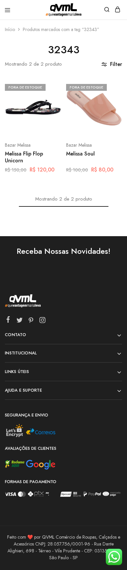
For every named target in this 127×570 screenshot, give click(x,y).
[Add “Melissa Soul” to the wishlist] (110, 111)
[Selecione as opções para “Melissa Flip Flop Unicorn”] (49, 86)
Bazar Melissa (18, 145)
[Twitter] (19, 321)
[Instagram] (42, 321)
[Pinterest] (31, 321)
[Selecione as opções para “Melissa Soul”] (110, 86)
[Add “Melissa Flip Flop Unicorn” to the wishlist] (49, 111)
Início (10, 29)
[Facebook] (8, 321)
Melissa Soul (80, 153)
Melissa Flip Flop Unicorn (24, 157)
